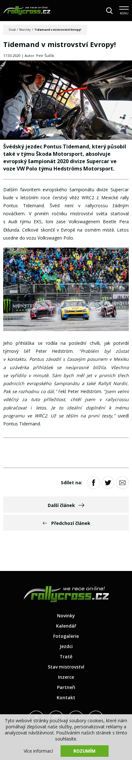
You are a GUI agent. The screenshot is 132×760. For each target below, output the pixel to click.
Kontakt (66, 697)
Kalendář (66, 626)
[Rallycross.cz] (26, 10)
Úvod (12, 30)
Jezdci (66, 646)
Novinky (25, 30)
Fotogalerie (66, 636)
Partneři (66, 687)
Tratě (66, 656)
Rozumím (84, 751)
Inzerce (66, 677)
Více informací (38, 751)
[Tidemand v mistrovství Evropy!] (66, 100)
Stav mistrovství (66, 667)
